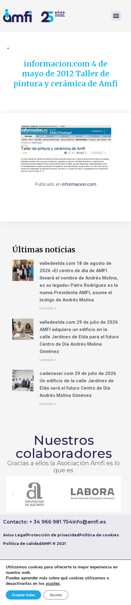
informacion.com (79, 184)
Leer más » (48, 308)
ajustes (53, 583)
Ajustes (56, 594)
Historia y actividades (33, 48)
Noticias (65, 48)
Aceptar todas (23, 594)
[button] (116, 16)
